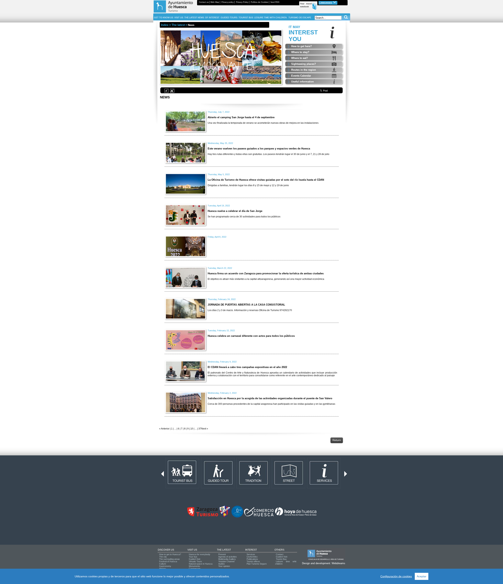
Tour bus (193, 557)
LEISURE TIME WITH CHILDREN (270, 17)
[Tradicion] (253, 487)
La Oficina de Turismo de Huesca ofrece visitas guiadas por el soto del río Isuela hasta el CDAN (266, 179)
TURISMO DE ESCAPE (299, 17)
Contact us (204, 2)
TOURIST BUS (246, 17)
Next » (204, 428)
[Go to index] (175, 12)
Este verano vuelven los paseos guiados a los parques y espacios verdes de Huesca (259, 148)
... (175, 428)
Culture (162, 564)
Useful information (302, 81)
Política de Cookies (259, 2)
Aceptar (421, 576)
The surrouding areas (169, 559)
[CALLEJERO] (288, 487)
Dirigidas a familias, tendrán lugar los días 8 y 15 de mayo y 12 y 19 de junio (248, 185)
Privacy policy (227, 2)
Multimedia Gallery (227, 559)
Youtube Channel (226, 561)
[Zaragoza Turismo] (202, 515)
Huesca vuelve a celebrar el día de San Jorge (235, 211)
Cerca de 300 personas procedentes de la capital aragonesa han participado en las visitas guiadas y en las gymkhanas (271, 404)
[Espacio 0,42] (237, 516)
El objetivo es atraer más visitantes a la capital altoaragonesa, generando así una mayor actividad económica (266, 279)
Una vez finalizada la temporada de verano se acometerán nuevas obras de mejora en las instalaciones (263, 123)
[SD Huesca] (225, 516)
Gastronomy (165, 566)
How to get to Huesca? (170, 554)
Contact (279, 554)
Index (164, 25)
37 (199, 428)
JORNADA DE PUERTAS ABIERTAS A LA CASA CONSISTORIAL (246, 304)
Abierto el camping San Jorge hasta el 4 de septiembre (241, 117)
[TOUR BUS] (182, 487)
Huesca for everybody (199, 554)
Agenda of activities (227, 557)
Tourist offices (253, 561)
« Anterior (164, 428)
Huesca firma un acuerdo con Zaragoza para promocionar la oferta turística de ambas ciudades (266, 273)
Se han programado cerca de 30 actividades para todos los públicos (244, 216)
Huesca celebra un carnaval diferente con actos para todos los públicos (251, 335)
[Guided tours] (217, 487)
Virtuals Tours (195, 561)
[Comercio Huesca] (259, 515)
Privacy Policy (242, 2)
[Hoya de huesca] (295, 515)
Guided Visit (194, 559)
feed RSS (275, 2)
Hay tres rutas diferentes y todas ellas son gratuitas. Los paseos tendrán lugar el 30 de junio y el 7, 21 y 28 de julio (268, 154)
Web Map (214, 2)
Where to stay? (300, 52)
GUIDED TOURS (229, 17)
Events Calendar (301, 75)
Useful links (252, 557)
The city (163, 557)
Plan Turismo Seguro (257, 564)
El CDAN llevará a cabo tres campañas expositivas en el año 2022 (247, 367)
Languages (325, 3)
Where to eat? (299, 58)
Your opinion (224, 566)
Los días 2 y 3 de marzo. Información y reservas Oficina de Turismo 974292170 (250, 310)
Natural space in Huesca (200, 564)
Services (251, 554)
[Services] (324, 487)
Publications (252, 559)
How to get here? (301, 46)
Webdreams (338, 563)
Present (222, 554)
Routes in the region (303, 69)
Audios (221, 564)
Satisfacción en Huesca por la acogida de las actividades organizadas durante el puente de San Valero (270, 398)
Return (336, 440)
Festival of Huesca (168, 561)
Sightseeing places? (303, 63)
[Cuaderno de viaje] (345, 2)
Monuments (194, 566)
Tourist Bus (281, 559)
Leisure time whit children (285, 562)
